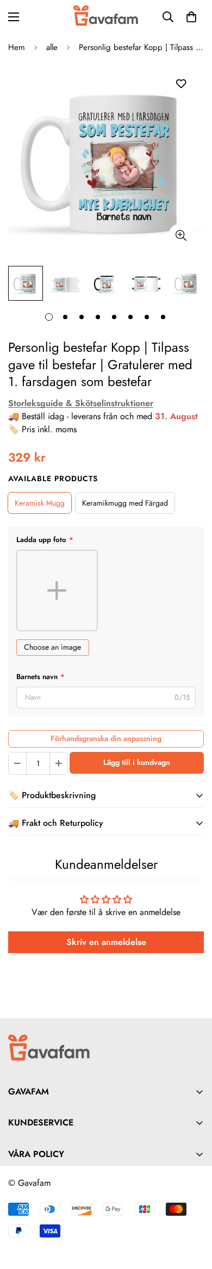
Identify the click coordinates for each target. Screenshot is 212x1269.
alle (52, 47)
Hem (16, 47)
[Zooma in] (181, 235)
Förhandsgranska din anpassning (106, 738)
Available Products (53, 478)
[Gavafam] (106, 16)
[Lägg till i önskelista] (181, 84)
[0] (191, 16)
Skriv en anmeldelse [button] (106, 942)
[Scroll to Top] (192, 1211)
